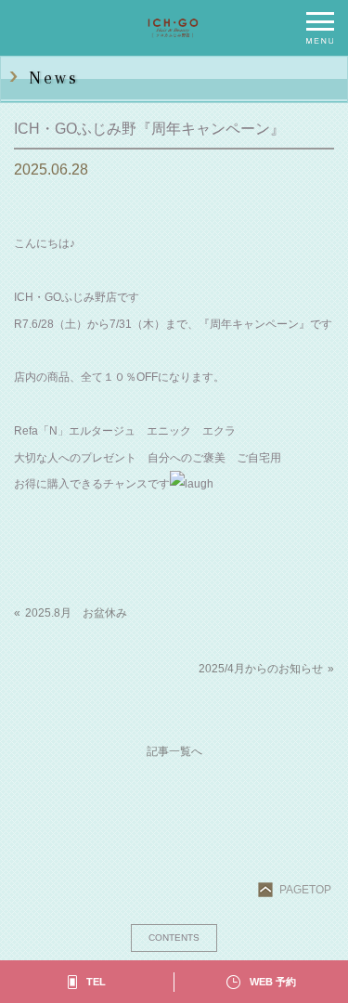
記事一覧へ (174, 751)
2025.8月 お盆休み (76, 612)
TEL (96, 981)
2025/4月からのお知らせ (261, 668)
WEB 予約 (273, 981)
